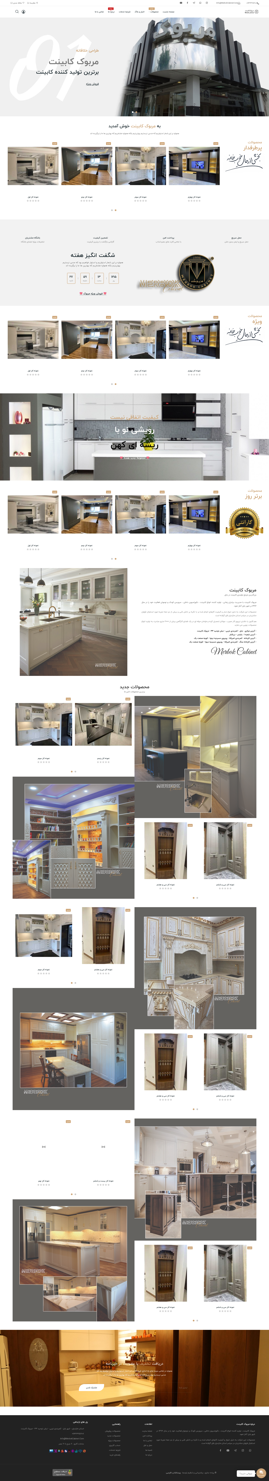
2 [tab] (133, 112)
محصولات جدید (113, 1435)
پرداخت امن (147, 1435)
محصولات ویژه (114, 1440)
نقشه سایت (147, 1430)
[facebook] (187, 3)
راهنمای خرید (115, 1454)
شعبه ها (148, 1450)
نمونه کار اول (33, 197)
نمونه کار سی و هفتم (166, 884)
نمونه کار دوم (86, 197)
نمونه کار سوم (141, 197)
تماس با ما (147, 1440)
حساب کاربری (114, 1445)
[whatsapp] (200, 3)
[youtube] (181, 3)
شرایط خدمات (114, 1450)
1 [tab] (136, 112)
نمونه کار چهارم (194, 197)
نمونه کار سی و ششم (225, 884)
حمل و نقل (147, 1445)
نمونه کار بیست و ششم (103, 1181)
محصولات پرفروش (112, 1430)
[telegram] (194, 3)
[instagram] (207, 3)
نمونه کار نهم (43, 1181)
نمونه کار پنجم (103, 758)
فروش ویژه (92, 84)
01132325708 (251, 3)
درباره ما (148, 1454)
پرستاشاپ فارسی (173, 1472)
